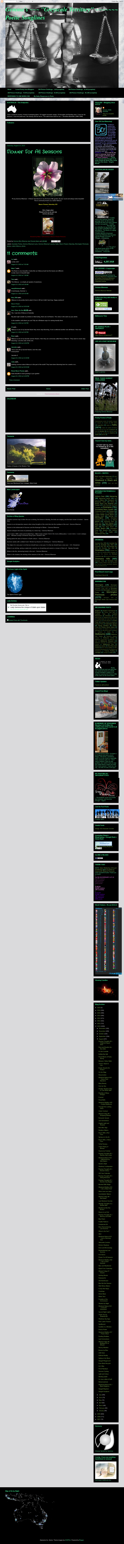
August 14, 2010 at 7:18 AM (19, 275)
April (100, 1402)
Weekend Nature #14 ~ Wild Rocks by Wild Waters (105, 1159)
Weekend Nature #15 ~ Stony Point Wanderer (105, 1079)
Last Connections (104, 1339)
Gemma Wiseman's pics (30, 244)
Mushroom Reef (109, 521)
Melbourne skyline (100, 646)
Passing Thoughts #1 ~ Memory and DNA (106, 1215)
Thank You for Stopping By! (103, 1315)
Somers (105, 530)
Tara (12, 279)
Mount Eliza (107, 519)
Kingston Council (109, 628)
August (101, 1039)
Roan (13, 336)
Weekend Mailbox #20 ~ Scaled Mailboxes (105, 1103)
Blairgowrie (111, 500)
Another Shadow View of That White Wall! (105, 1089)
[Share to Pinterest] (59, 241)
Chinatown (108, 615)
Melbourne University (100, 642)
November (102, 1031)
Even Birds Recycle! (105, 1363)
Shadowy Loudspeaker (106, 1166)
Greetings (102, 1291)
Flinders (111, 511)
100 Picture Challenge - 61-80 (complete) (51, 93)
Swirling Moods (103, 1275)
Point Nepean (109, 523)
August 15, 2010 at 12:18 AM (20, 358)
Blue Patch (102, 1219)
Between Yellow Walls (105, 1061)
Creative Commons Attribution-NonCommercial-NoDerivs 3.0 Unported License (105, 279)
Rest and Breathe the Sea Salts (105, 1048)
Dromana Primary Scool (104, 562)
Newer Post (11, 389)
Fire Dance (102, 1254)
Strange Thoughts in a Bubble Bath (105, 1204)
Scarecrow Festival (104, 1151)
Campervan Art (103, 1224)
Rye (96, 526)
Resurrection (102, 1075)
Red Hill (98, 525)
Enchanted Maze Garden (104, 509)
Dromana (107, 507)
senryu (115, 431)
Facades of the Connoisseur (103, 1300)
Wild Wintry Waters (104, 1286)
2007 (99, 1419)
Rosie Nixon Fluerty (17, 371)
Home (9, 89)
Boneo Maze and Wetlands (104, 503)
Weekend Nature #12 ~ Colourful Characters (105, 1307)
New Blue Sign (103, 1127)
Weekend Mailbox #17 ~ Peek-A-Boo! (105, 1333)
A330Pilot (68, 1540)
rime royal (109, 431)
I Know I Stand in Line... (104, 1064)
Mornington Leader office (101, 588)
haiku (57, 244)
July (100, 1395)
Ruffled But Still (103, 1054)
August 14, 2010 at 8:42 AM (19, 293)
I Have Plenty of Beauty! (103, 1147)
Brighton (97, 610)
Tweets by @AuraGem (102, 685)
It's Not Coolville (103, 1051)
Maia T (13, 268)
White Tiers (102, 1296)
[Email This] (52, 241)
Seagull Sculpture (104, 1391)
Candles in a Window (105, 1327)
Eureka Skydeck (107, 620)
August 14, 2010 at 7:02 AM (19, 264)
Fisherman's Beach (100, 511)
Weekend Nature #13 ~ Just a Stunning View (105, 1238)
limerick (115, 427)
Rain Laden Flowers (105, 1321)
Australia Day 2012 (100, 546)
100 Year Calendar (104, 1173)
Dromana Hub (112, 561)
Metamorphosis (103, 1382)
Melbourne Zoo (108, 644)
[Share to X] (56, 241)
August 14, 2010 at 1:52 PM (19, 323)
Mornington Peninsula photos (106, 593)
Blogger (81, 1540)
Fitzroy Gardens (103, 625)
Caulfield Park (100, 614)
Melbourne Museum (107, 641)
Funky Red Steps (104, 1288)
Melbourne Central (108, 638)
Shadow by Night (104, 1303)
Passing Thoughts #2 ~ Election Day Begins (106, 1181)
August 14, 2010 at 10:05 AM (20, 306)
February (102, 1408)
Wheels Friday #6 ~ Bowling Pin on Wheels (104, 1343)
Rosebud (109, 525)
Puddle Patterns (103, 1221)
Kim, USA (14, 297)
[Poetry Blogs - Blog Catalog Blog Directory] (104, 846)
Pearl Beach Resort (100, 575)
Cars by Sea (102, 1086)
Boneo (112, 502)
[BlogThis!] (54, 241)
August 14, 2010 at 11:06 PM (20, 343)
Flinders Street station (108, 627)
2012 (99, 1021)
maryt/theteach (16, 288)
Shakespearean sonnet (100, 421)
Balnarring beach (104, 498)
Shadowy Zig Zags (104, 1319)
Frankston (110, 513)
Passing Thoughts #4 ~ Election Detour (106, 1169)
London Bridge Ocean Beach (104, 514)
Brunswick (98, 612)
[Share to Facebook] (58, 241)
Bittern (102, 500)
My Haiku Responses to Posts (44, 96)
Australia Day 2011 (107, 545)
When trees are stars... (106, 1191)
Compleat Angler (100, 619)
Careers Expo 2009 (109, 612)
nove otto (106, 429)
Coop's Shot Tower (110, 619)
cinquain (99, 422)
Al (12, 327)
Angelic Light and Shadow (104, 1124)
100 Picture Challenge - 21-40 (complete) (81, 89)
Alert (100, 1234)
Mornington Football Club (109, 586)
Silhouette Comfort (104, 1242)
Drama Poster (103, 1329)
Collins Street (114, 617)
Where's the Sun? (104, 1231)
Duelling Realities (104, 1336)
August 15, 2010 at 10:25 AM (20, 367)
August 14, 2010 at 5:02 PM (19, 332)
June (100, 1397)
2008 (99, 1416)
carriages (105, 652)
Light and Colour (104, 1374)
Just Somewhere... (104, 1120)
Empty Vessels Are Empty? (104, 1068)
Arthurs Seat (99, 496)
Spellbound (102, 1324)
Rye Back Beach (108, 526)
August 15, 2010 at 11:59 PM (20, 376)
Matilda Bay (110, 632)
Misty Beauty (102, 1083)
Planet (104, 843)
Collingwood (106, 617)
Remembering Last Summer (104, 1251)
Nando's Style (103, 1163)
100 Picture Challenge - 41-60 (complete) (21, 93)
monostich (99, 429)
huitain (103, 427)
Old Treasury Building (107, 647)
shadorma (112, 433)
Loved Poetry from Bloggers (25, 89)
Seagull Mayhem (104, 1389)
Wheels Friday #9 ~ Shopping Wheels (105, 1114)
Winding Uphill (103, 1376)
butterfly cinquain (113, 421)
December (102, 1028)
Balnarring (113, 496)
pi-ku (96, 431)
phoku (23, 246)
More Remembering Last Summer (105, 1227)
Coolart (97, 505)
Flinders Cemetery (99, 513)
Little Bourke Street (106, 630)
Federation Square (111, 624)
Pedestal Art (102, 1278)
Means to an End (104, 1212)
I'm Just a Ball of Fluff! (105, 1379)
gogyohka (100, 425)
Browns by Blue (103, 1350)
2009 (99, 1414)
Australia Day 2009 (100, 543)
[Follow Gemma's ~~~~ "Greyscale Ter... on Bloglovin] (103, 310)
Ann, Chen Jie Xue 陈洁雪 (19, 310)
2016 (99, 1010)
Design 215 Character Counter (104, 828)
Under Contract (103, 1111)
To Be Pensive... (103, 1144)
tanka (97, 434)
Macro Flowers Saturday (66, 244)
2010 (99, 1026)
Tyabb (111, 532)
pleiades (102, 431)
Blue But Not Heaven (105, 1283)
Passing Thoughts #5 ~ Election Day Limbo (106, 1154)
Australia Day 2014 (108, 548)
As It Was (101, 1366)
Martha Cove (99, 516)
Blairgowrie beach (100, 502)
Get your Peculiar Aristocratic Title (19, 609)
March (101, 1405)
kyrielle (109, 427)
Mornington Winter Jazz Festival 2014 (106, 599)
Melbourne (100, 634)
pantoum (112, 429)
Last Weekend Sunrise (105, 1201)
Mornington (99, 518)
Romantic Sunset (104, 1118)
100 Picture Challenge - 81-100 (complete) (83, 93)
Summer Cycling (104, 1371)
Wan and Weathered (105, 1266)
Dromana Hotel (99, 561)
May (100, 1400)
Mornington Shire (109, 597)
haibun (108, 425)
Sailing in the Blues (104, 1358)
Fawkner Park (99, 624)
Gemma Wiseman (100, 276)
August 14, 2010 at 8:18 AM (19, 284)
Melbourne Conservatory (101, 639)
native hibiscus (16, 246)
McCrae (111, 516)
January (101, 1410)
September (102, 1036)
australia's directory (104, 844)
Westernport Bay (100, 533)
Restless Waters (103, 1130)
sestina (98, 433)
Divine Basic (102, 1294)
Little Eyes (102, 1353)
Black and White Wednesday (103, 476)
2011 (99, 1023)
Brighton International (109, 610)
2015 (99, 1013)
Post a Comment (14, 380)
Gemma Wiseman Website (103, 290)
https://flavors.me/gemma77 (103, 335)
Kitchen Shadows (104, 1245)
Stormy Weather (103, 1347)
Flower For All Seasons (106, 1257)
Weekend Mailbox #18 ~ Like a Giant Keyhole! (105, 1261)
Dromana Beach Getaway (108, 552)
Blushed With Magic (105, 1184)
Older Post (85, 389)
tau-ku (103, 434)
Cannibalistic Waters (105, 1194)
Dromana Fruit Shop (110, 556)
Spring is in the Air (104, 1137)
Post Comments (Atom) (52, 394)
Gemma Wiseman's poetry (46, 244)
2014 (99, 1015)
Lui (12, 259)
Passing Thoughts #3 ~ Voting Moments (106, 1176)
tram (111, 652)
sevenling (105, 433)
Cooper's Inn (98, 620)
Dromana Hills (102, 558)
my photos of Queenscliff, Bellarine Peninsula (105, 870)
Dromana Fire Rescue (101, 554)
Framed (101, 1097)
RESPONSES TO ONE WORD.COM (19, 96)
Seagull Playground (104, 1361)
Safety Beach (100, 528)
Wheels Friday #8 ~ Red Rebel (104, 1197)
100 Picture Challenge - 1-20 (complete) (51, 89)
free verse (114, 423)
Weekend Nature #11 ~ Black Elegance (106, 1385)
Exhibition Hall (104, 622)
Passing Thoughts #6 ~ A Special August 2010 (106, 1043)
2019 (99, 1007)
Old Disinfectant (103, 1280)
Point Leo (98, 523)
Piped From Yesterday (105, 1268)
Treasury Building (109, 651)
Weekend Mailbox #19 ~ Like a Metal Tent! (105, 1188)
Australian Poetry (17, 244)
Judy (13, 362)
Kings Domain (98, 628)
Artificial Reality (103, 1355)
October (101, 1033)
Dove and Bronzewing (105, 1248)
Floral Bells (102, 1100)
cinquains (106, 422)
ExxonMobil (112, 622)
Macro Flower (15, 304)
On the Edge (102, 1072)
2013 (99, 1018)
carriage (97, 652)
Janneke (14, 347)
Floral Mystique (103, 1368)
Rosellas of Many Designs (104, 1093)
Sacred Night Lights (105, 1312)
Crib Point (106, 505)
